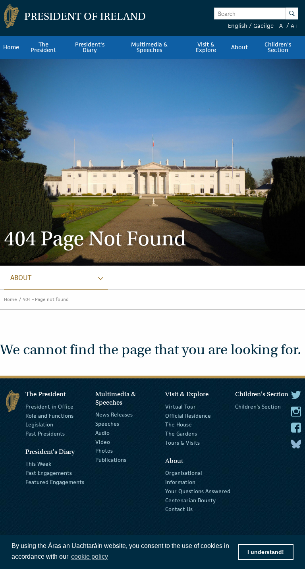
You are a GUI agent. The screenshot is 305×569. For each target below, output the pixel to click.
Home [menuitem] (11, 47)
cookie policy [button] (89, 556)
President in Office (49, 406)
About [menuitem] (239, 47)
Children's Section (258, 406)
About (20, 277)
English (237, 25)
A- (282, 25)
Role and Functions (49, 415)
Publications (110, 459)
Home (10, 299)
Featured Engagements (54, 482)
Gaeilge (263, 25)
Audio (102, 432)
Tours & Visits (182, 442)
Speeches (107, 423)
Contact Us (179, 509)
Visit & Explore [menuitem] (206, 47)
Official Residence (188, 415)
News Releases (114, 414)
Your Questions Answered (197, 491)
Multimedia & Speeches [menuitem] (149, 47)
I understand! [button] (265, 552)
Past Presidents (45, 433)
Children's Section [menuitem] (277, 47)
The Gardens (181, 433)
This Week (38, 463)
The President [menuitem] (43, 47)
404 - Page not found (46, 299)
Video (102, 441)
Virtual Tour (180, 406)
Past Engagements (48, 472)
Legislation (39, 424)
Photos (104, 450)
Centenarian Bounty (190, 499)
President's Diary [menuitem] (89, 47)
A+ (294, 25)
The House (178, 424)
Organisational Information (183, 477)
